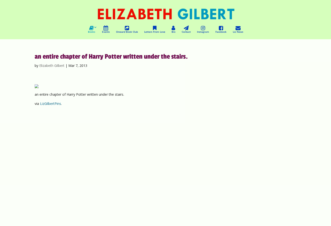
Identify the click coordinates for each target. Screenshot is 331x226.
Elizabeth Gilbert (51, 65)
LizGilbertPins (50, 103)
